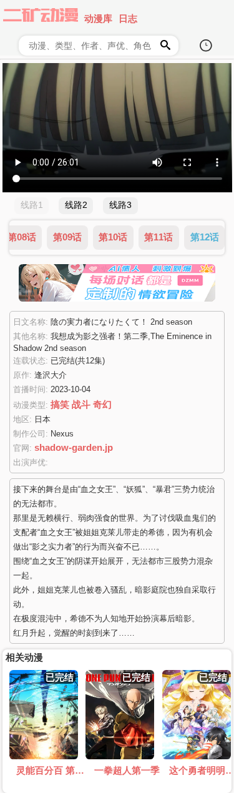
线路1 (32, 205)
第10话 (113, 237)
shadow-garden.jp (73, 447)
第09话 (67, 237)
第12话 (204, 237)
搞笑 (60, 404)
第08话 (21, 237)
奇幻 (102, 404)
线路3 (120, 205)
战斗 (81, 404)
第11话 (158, 237)
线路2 (76, 205)
